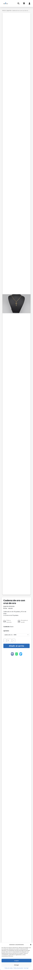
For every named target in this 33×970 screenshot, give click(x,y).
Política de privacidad (18, 968)
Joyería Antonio (9, 606)
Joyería (9, 10)
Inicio (4, 10)
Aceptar (16, 960)
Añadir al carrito (16, 646)
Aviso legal (26, 968)
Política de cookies (9, 968)
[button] (30, 944)
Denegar (16, 965)
